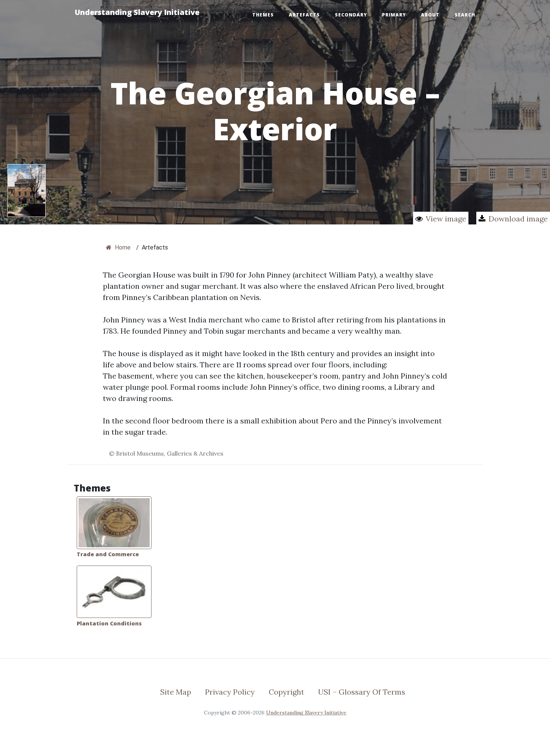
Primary (394, 15)
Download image (518, 218)
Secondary (351, 15)
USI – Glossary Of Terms (361, 691)
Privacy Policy (230, 691)
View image (446, 218)
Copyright (286, 691)
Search (465, 15)
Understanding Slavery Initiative (137, 12)
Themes (263, 15)
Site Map (175, 691)
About (430, 15)
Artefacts (304, 15)
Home (122, 247)
